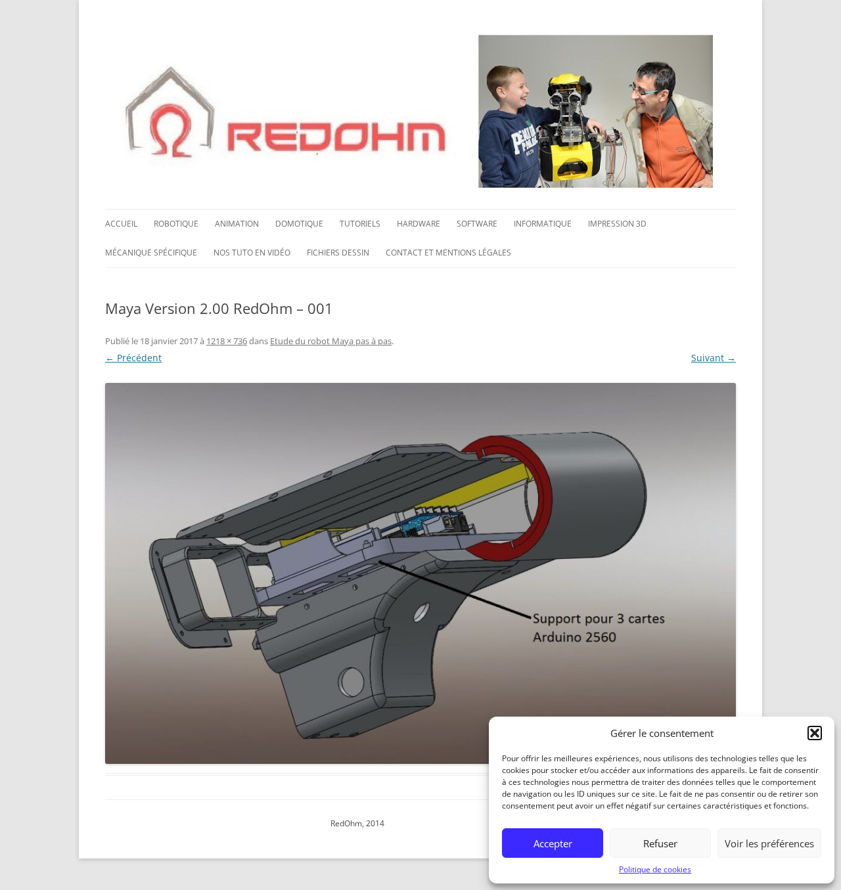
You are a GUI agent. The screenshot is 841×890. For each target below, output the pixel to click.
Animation (237, 223)
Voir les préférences (769, 843)
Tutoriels (360, 223)
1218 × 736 (226, 341)
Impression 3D (617, 223)
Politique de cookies (655, 869)
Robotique (176, 223)
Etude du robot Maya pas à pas (331, 341)
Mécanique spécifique (151, 252)
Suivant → (713, 357)
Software (477, 223)
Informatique (543, 223)
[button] (814, 733)
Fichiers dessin (338, 252)
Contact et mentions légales (448, 252)
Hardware (418, 223)
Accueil (121, 223)
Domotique (299, 223)
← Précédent (133, 357)
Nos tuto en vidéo (252, 252)
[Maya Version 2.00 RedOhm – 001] (420, 573)
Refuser (660, 843)
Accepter (553, 843)
